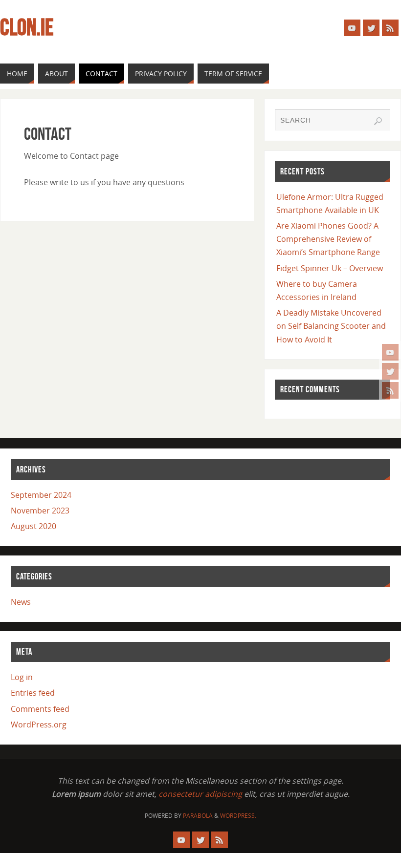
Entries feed (33, 692)
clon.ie (27, 27)
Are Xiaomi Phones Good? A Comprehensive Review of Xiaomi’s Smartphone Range (328, 238)
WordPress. (238, 815)
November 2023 (40, 510)
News (21, 602)
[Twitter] (390, 371)
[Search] (378, 121)
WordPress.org (39, 724)
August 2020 (33, 526)
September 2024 (41, 495)
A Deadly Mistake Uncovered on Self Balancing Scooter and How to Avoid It (331, 325)
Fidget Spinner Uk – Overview (329, 268)
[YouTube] (390, 352)
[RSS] (390, 390)
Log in (22, 677)
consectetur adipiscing (200, 794)
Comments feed (40, 709)
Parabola (198, 815)
